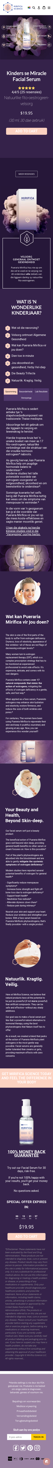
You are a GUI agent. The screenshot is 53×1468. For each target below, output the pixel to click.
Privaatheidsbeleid (26, 1411)
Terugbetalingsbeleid (26, 1420)
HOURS (23, 1218)
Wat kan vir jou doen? (28, 347)
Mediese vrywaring (26, 1406)
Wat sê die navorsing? (25, 327)
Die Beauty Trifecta (23, 373)
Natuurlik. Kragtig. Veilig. (26, 380)
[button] (29, 7)
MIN (30, 1218)
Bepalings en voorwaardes (26, 1401)
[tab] (11, 391)
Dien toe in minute (22, 355)
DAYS (17, 1218)
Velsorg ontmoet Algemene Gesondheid (28, 337)
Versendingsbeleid (26, 1415)
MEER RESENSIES (27, 174)
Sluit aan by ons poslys (26, 1429)
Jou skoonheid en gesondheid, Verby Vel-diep (28, 365)
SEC (36, 1218)
